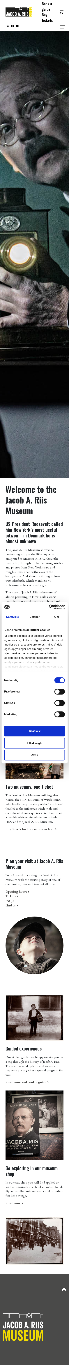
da (7, 26)
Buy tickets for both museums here (30, 829)
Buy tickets (47, 17)
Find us (11, 906)
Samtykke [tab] (12, 616)
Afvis (34, 755)
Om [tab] (56, 616)
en (12, 26)
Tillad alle (35, 731)
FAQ (9, 901)
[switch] (59, 692)
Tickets (11, 896)
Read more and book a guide (26, 1082)
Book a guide (47, 6)
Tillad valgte (34, 743)
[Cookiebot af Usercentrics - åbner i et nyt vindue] (49, 606)
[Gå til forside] (19, 11)
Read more (13, 1203)
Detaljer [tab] (34, 616)
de (17, 26)
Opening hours (16, 892)
